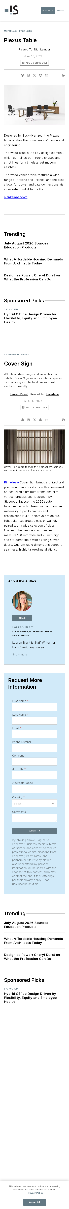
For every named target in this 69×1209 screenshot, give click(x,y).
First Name (20, 701)
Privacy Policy (35, 1193)
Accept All (34, 1202)
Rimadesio (52, 394)
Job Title (19, 769)
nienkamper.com (15, 197)
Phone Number (21, 742)
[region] (34, 1195)
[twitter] (34, 75)
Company (18, 755)
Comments (19, 811)
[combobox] (34, 803)
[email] (46, 75)
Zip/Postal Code (22, 783)
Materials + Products (18, 31)
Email (16, 728)
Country (18, 797)
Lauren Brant (19, 394)
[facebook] (22, 75)
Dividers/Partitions (16, 354)
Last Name (20, 714)
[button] (6, 10)
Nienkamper (42, 49)
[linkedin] (28, 75)
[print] (63, 75)
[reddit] (40, 75)
